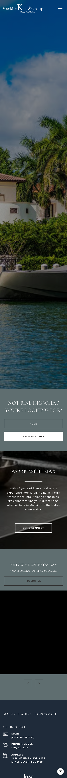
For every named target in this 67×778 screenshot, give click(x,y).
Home (33, 423)
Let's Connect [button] (33, 527)
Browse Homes (33, 436)
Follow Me (33, 580)
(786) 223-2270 (19, 747)
